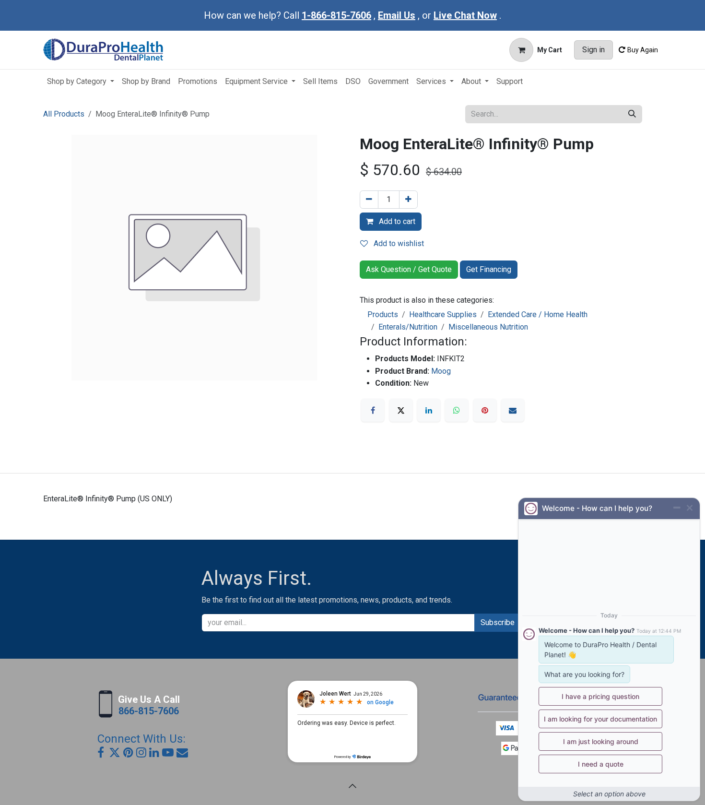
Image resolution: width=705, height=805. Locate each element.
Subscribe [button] (498, 622)
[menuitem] (80, 81)
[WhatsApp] (456, 410)
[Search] (632, 114)
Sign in (593, 49)
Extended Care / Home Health (538, 314)
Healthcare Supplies (443, 314)
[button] (352, 785)
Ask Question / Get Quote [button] (409, 269)
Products (382, 314)
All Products (63, 113)
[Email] (512, 410)
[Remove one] (369, 199)
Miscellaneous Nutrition (488, 326)
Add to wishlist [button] (398, 243)
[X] (400, 410)
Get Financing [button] (488, 269)
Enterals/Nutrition (407, 326)
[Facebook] (372, 410)
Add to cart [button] (396, 221)
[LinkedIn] (428, 410)
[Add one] (408, 199)
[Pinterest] (484, 410)
